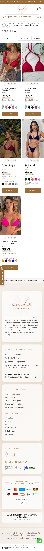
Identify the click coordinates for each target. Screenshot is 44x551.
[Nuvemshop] (32, 539)
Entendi (36, 547)
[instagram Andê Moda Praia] (7, 454)
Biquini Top (24, 38)
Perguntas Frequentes (13, 404)
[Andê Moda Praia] (22, 304)
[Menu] (5, 9)
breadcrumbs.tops (32, 23)
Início (4, 23)
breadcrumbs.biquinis (15, 23)
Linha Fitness (10, 431)
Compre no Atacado (12, 394)
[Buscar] (37, 17)
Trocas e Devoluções (13, 401)
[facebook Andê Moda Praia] (14, 454)
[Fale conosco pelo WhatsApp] (39, 541)
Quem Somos (10, 397)
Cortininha (5, 25)
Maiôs (7, 424)
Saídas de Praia (10, 428)
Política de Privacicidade (14, 407)
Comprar (10, 114)
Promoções (9, 434)
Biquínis (8, 421)
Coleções (9, 418)
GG (15, 83)
